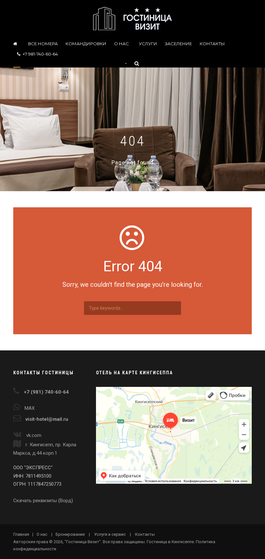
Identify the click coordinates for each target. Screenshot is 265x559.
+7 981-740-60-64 (40, 54)
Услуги (148, 43)
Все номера (43, 43)
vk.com (33, 435)
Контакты (212, 43)
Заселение (178, 43)
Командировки (86, 43)
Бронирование (70, 534)
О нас (121, 43)
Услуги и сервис (110, 534)
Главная (21, 534)
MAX (30, 408)
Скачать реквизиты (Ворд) (43, 500)
